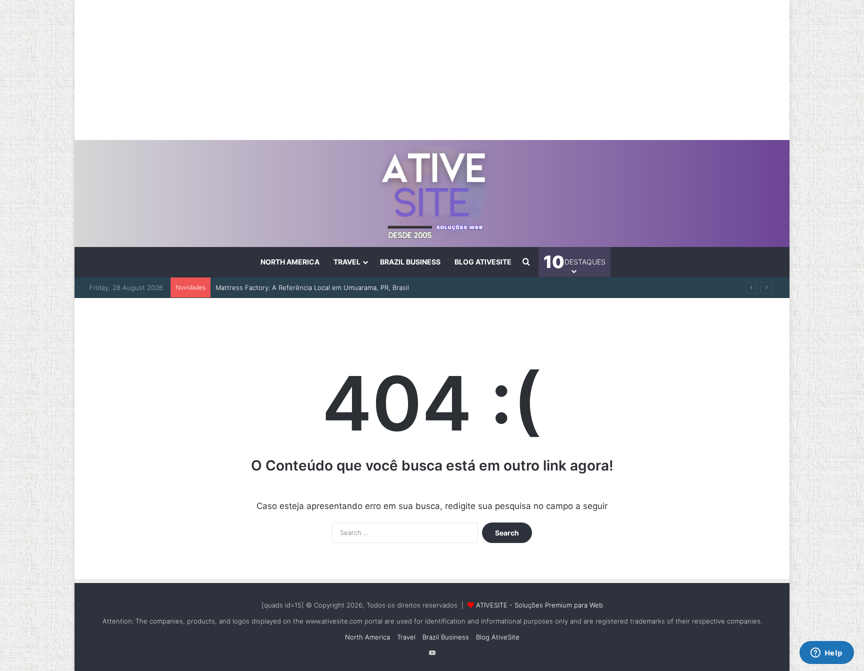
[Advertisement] (432, 70)
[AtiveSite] (432, 193)
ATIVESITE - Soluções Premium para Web (539, 605)
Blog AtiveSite (483, 262)
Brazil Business (410, 262)
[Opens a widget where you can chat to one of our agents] (826, 653)
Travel (347, 262)
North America (290, 262)
